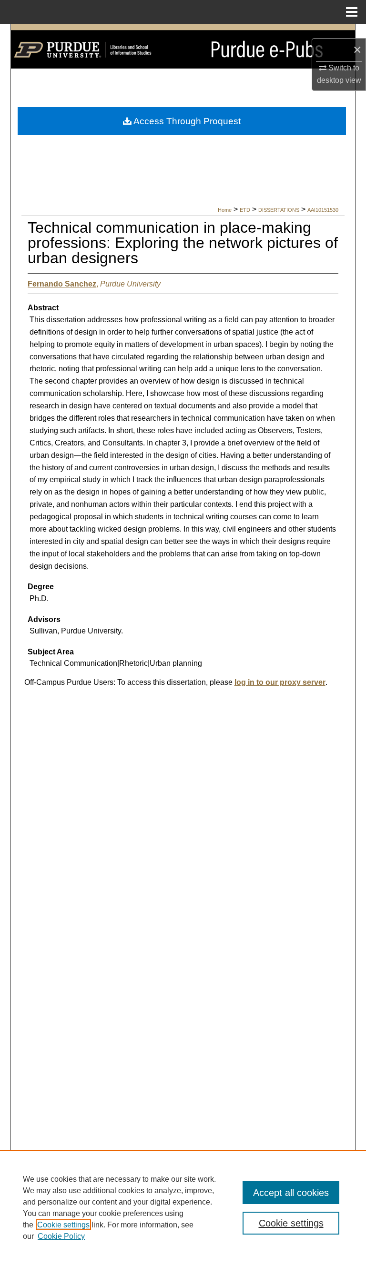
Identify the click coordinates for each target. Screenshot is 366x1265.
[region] (183, 1207)
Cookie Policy (61, 1236)
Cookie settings (63, 1225)
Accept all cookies (291, 1192)
